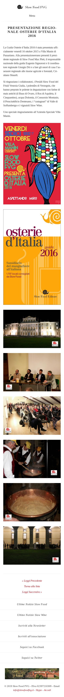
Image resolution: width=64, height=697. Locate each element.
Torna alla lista (32, 586)
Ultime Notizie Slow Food (32, 604)
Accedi (47, 690)
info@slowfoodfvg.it (23, 690)
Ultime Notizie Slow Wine (32, 615)
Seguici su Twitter (32, 657)
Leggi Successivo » (32, 592)
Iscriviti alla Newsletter (32, 625)
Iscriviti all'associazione (32, 636)
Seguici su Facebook (32, 647)
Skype (39, 690)
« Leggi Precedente (32, 580)
